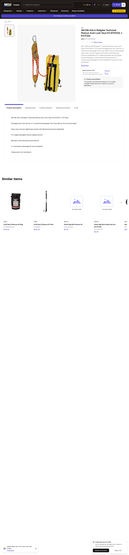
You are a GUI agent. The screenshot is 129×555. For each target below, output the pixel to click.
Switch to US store (101, 550)
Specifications (30, 108)
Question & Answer (63, 108)
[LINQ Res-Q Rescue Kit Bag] (16, 201)
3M (82, 28)
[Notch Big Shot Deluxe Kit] (76, 201)
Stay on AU (118, 550)
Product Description (14, 108)
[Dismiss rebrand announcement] (35, 548)
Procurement (120, 11)
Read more (85, 65)
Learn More (10, 550)
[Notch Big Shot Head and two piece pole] (107, 201)
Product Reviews (46, 108)
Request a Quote (107, 72)
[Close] (126, 541)
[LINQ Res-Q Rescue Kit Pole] (46, 201)
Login (107, 5)
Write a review (97, 42)
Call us (88, 5)
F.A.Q (76, 108)
